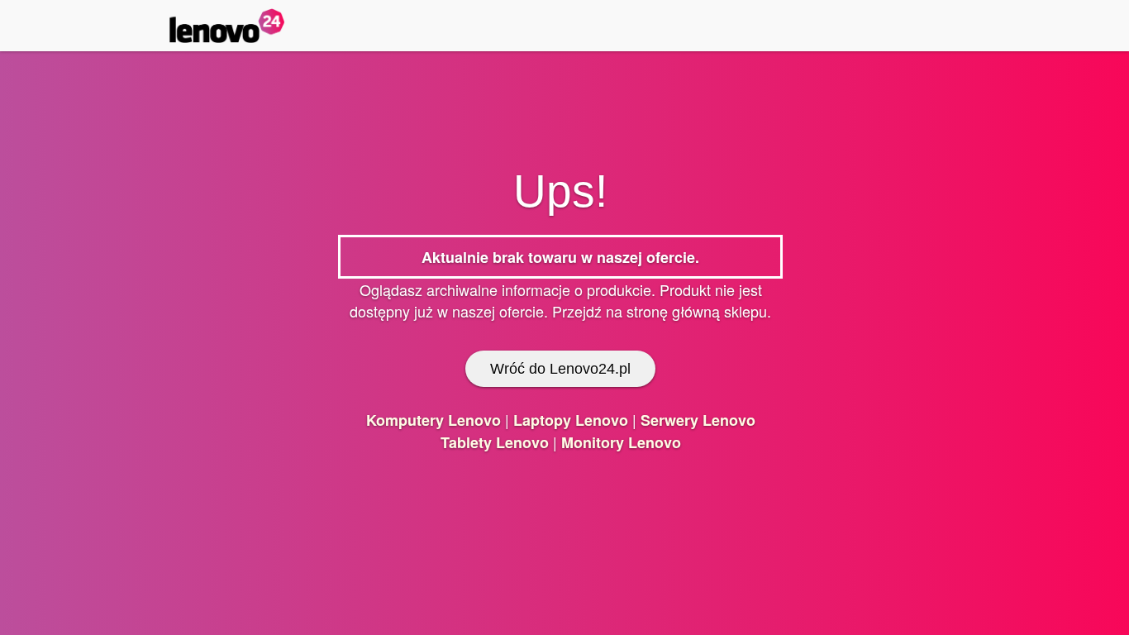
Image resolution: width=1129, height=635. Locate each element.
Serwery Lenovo (698, 420)
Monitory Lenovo (621, 442)
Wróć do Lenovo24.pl (560, 368)
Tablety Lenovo (495, 442)
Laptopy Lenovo (570, 420)
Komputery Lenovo (433, 420)
